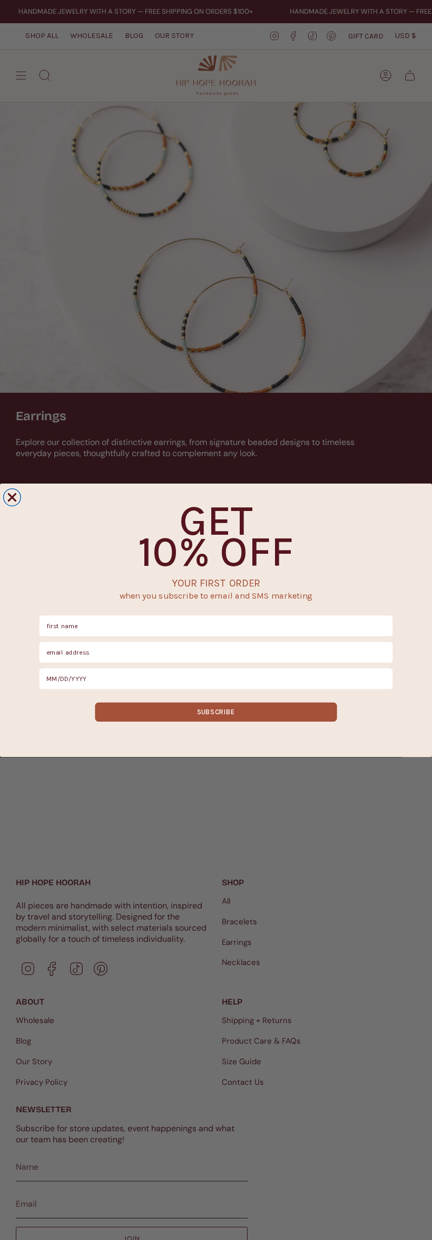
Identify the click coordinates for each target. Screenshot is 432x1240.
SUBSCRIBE (216, 711)
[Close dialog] (12, 497)
